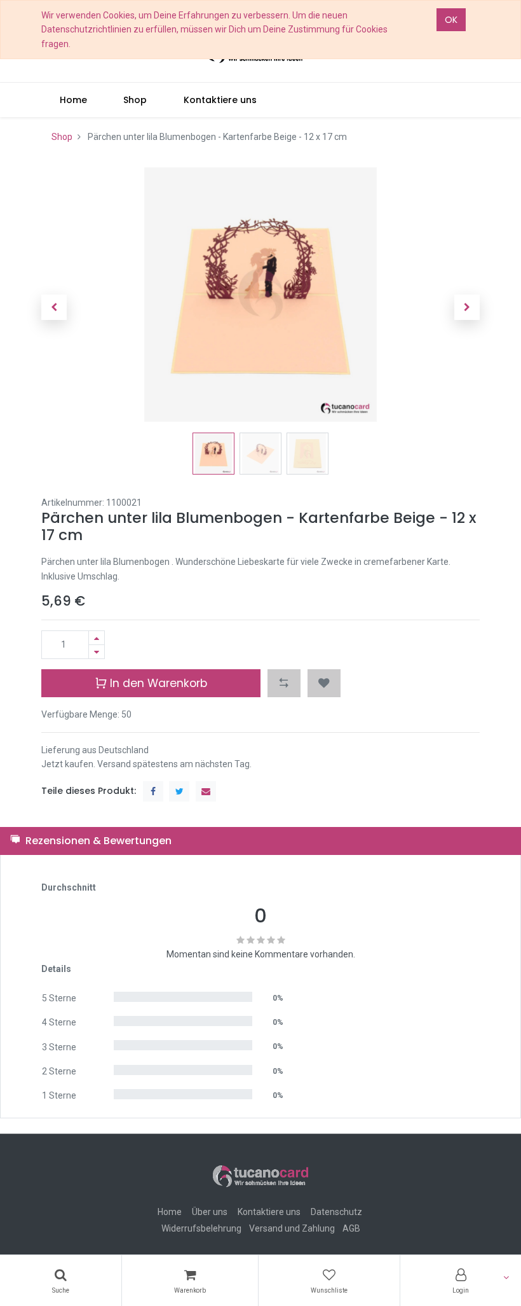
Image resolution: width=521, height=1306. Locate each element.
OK (451, 19)
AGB (351, 1228)
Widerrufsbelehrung (201, 1228)
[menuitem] (73, 100)
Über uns (209, 1212)
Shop (61, 137)
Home (170, 1212)
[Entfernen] (96, 651)
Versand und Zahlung (292, 1228)
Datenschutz (336, 1212)
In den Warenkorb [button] (157, 683)
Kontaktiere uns (269, 1212)
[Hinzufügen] (96, 637)
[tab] (260, 840)
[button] (54, 307)
